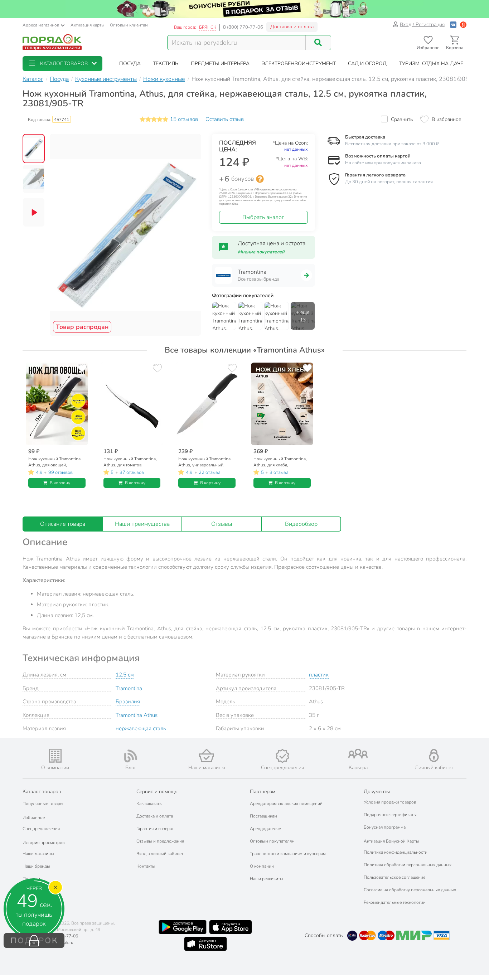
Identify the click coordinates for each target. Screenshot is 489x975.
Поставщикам (263, 816)
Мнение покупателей (261, 252)
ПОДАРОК (34, 940)
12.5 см (125, 674)
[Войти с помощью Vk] (453, 24)
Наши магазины (38, 854)
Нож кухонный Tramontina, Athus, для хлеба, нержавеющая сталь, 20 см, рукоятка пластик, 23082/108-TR (280, 461)
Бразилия (128, 701)
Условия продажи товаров (390, 802)
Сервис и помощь (156, 791)
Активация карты (88, 25)
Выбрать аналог (263, 217)
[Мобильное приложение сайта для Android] (183, 927)
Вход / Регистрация (422, 24)
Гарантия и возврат (155, 828)
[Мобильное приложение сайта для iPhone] (230, 927)
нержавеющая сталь (141, 728)
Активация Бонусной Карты (391, 841)
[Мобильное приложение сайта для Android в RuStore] (205, 944)
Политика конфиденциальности (395, 852)
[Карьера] (358, 753)
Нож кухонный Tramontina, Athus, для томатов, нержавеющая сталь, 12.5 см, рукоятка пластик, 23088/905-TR (130, 461)
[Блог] (131, 756)
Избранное (34, 817)
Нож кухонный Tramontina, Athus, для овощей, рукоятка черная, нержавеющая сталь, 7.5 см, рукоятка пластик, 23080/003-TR (55, 461)
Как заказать (148, 803)
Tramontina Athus (137, 715)
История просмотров (43, 842)
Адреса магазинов (41, 25)
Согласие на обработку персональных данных (410, 890)
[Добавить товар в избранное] (82, 368)
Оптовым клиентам (129, 25)
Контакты (145, 866)
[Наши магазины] (206, 755)
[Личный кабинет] (434, 755)
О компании (262, 866)
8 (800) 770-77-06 (243, 27)
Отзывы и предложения (160, 841)
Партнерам (262, 791)
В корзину (60, 483)
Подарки (31, 879)
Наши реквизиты (266, 879)
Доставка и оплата (292, 26)
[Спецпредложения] (282, 756)
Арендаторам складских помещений (286, 803)
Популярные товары (43, 803)
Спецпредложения (41, 828)
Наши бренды (36, 866)
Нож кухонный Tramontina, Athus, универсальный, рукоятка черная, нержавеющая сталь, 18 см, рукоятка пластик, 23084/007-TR (205, 461)
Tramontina (129, 688)
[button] (62, 63)
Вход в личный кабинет (159, 854)
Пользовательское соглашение (394, 877)
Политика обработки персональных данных (407, 865)
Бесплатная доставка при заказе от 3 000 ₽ (392, 144)
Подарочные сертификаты (390, 815)
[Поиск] (318, 42)
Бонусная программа (385, 827)
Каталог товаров (42, 791)
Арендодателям (265, 828)
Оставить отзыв (224, 119)
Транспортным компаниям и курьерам (288, 854)
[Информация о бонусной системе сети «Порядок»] (260, 179)
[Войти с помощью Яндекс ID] (463, 24)
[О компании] (55, 756)
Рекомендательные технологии (395, 902)
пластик (319, 674)
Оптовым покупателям (272, 841)
